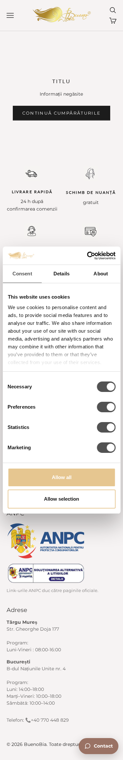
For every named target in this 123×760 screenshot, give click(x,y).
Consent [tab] (22, 273)
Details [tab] (61, 273)
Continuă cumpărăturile (61, 113)
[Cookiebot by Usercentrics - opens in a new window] (87, 255)
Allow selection (61, 499)
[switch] (106, 407)
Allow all (62, 477)
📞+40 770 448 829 (47, 720)
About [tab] (100, 273)
